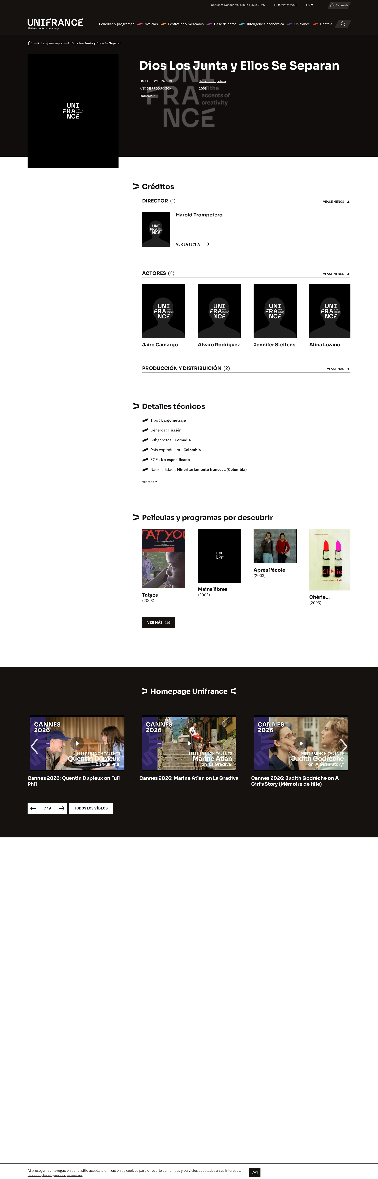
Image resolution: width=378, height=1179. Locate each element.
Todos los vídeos (91, 808)
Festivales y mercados (186, 24)
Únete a (326, 24)
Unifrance (302, 24)
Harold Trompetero (212, 81)
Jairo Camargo (160, 345)
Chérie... (319, 597)
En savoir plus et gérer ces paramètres (55, 1175)
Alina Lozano (324, 345)
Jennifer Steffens (274, 345)
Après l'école (269, 570)
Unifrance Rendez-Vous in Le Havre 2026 (238, 5)
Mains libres (212, 589)
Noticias (151, 24)
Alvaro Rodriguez (219, 345)
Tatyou (150, 595)
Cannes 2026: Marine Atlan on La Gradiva (77, 778)
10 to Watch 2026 (285, 5)
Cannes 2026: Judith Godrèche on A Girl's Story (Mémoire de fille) (183, 781)
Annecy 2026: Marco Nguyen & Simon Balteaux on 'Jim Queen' (297, 781)
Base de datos (225, 24)
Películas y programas (116, 24)
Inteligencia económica (265, 24)
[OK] (255, 1172)
